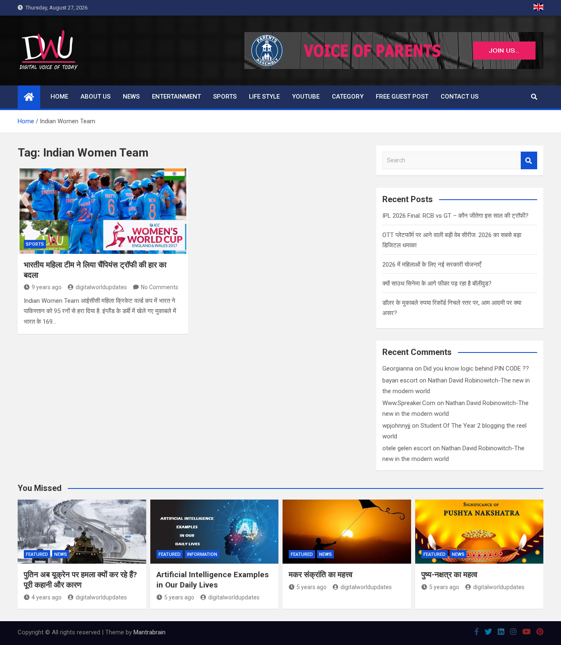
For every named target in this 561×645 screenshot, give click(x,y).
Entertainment (176, 96)
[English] (538, 7)
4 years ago (47, 597)
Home (59, 96)
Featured (37, 554)
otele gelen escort (406, 448)
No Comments (159, 287)
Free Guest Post (402, 96)
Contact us (459, 96)
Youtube (306, 96)
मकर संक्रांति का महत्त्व (320, 574)
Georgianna (397, 368)
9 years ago (47, 287)
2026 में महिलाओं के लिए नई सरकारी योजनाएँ (431, 264)
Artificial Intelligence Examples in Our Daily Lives (212, 580)
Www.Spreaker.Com (408, 403)
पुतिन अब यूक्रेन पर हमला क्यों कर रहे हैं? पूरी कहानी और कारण (80, 580)
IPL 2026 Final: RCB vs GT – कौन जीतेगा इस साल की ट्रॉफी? (455, 215)
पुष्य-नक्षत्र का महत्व (449, 574)
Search (529, 160)
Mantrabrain (149, 632)
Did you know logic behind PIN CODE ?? (476, 368)
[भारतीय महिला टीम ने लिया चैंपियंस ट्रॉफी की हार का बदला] (103, 210)
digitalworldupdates (101, 287)
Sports (225, 96)
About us (95, 96)
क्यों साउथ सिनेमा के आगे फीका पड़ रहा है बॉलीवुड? (437, 283)
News (131, 96)
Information (202, 554)
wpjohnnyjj (396, 425)
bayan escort (400, 380)
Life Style (264, 96)
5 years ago (179, 597)
